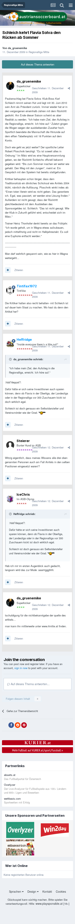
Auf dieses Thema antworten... (30, 684)
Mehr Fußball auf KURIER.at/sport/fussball (37, 750)
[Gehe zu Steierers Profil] (10, 445)
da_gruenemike (17, 48)
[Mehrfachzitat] (8, 270)
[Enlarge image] (42, 412)
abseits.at (9, 775)
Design (32, 891)
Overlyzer (9, 785)
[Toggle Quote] (11, 359)
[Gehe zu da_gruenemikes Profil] (10, 86)
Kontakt (47, 891)
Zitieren (18, 270)
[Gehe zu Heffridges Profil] (10, 344)
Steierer (23, 441)
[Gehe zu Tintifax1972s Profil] (10, 290)
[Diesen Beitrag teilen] (69, 88)
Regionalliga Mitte (39, 52)
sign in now (20, 668)
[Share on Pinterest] (24, 725)
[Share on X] (5, 725)
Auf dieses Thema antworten (37, 64)
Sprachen (15, 891)
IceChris (23, 494)
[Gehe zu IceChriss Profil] (10, 499)
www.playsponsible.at (49, 903)
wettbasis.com (12, 798)
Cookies (61, 891)
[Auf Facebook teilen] (11, 725)
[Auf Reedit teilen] (17, 725)
